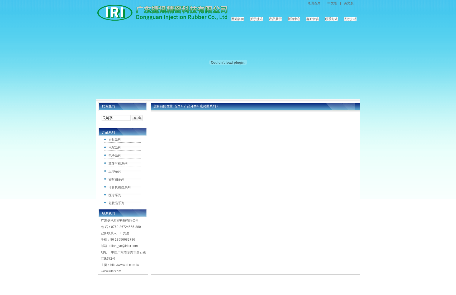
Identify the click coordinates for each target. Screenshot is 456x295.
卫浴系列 (114, 171)
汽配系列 (114, 147)
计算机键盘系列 (119, 187)
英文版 (349, 3)
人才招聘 (350, 19)
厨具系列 (114, 140)
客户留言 (312, 19)
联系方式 (331, 19)
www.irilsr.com (111, 271)
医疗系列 (114, 195)
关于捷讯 (256, 19)
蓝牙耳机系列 (117, 163)
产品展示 (275, 19)
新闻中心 (294, 19)
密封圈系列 (116, 179)
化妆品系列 (116, 203)
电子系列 (114, 155)
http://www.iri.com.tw (124, 265)
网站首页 (237, 19)
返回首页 (314, 3)
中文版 (332, 3)
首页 (177, 106)
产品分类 (190, 106)
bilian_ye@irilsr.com (123, 246)
